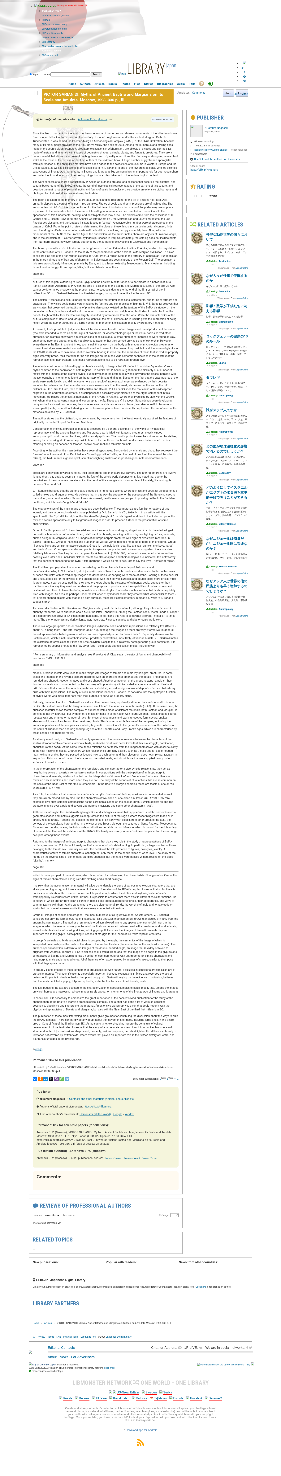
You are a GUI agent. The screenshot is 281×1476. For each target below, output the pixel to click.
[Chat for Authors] (244, 76)
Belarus (84, 1398)
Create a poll (51, 55)
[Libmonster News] (242, 67)
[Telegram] (67, 1079)
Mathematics (226, 321)
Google (117, 1114)
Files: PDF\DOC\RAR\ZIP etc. (59, 37)
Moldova (141, 1398)
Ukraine (101, 1398)
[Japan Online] (197, 243)
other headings (239, 149)
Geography (225, 473)
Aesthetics (225, 261)
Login (245, 94)
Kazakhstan (121, 1398)
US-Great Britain (128, 1392)
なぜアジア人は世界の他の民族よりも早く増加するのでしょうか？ (226, 585)
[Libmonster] (30, 1352)
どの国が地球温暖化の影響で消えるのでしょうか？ (226, 449)
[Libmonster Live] (244, 80)
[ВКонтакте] (35, 1079)
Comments (198, 92)
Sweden (151, 1392)
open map (109, 1367)
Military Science (227, 524)
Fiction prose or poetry (55, 24)
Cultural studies (219, 149)
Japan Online (242, 267)
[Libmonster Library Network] (252, 1364)
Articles (48, 1322)
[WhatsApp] (61, 1079)
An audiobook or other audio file (61, 46)
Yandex (129, 1114)
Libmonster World (131, 1158)
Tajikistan (160, 1398)
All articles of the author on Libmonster (216, 159)
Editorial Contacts (61, 1347)
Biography (49, 41)
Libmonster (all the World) (95, 1114)
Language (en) (88, 1336)
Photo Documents (53, 33)
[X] (51, 1079)
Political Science (228, 566)
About (52, 1356)
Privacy (41, 1336)
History (207, 149)
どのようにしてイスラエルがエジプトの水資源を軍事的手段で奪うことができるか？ (226, 495)
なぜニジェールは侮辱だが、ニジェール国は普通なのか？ (226, 543)
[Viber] (56, 1079)
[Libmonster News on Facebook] (244, 72)
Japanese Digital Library (119, 1336)
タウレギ (213, 377)
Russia (67, 1398)
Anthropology (226, 395)
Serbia (167, 1392)
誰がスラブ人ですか (221, 409)
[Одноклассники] (40, 1079)
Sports (222, 363)
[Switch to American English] (244, 63)
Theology (198, 149)
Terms (51, 1336)
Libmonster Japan (112, 1158)
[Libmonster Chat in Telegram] (181, 1347)
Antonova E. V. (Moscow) (93, 119)
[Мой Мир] (45, 1079)
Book (47, 19)
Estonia (178, 1398)
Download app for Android (141, 1430)
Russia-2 (196, 1398)
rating (210, 141)
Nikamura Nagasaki (216, 128)
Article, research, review (56, 15)
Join (237, 94)
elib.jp (38, 1049)
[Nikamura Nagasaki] (196, 136)
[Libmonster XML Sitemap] (140, 1445)
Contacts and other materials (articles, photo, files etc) (102, 1099)
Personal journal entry (55, 28)
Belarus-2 (215, 1398)
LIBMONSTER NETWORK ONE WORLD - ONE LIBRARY (140, 1382)
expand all (69, 1215)
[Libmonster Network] (223, 1364)
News (64, 1356)
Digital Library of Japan (44, 1364)
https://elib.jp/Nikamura (97, 1106)
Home (36, 1322)
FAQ (58, 1336)
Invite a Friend (70, 1336)
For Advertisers (83, 1356)
